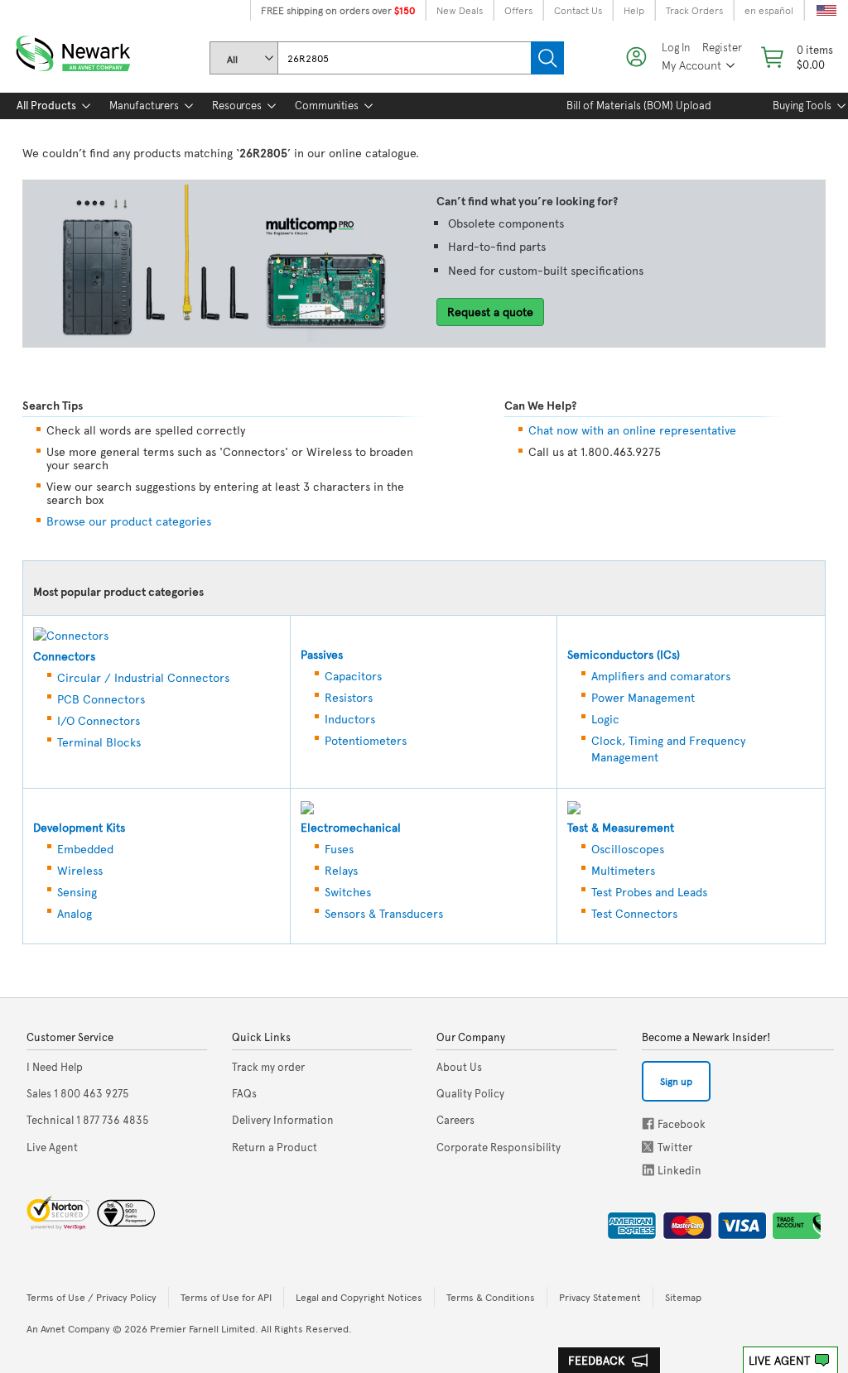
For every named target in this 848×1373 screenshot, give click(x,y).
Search (547, 57)
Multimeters (623, 870)
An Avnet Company (68, 1328)
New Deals (459, 10)
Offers (518, 10)
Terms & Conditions (490, 1296)
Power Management (643, 697)
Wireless (80, 870)
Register (722, 48)
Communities (327, 105)
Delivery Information (283, 1120)
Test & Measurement (620, 827)
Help (634, 10)
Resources (237, 105)
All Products (46, 105)
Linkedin (648, 1170)
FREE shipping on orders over (338, 10)
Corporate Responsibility (498, 1147)
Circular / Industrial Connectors (143, 677)
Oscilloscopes (627, 849)
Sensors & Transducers (384, 913)
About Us (459, 1067)
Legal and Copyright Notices (359, 1296)
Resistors (349, 697)
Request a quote (490, 311)
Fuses (339, 849)
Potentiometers (366, 740)
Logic (605, 719)
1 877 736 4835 (87, 1120)
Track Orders (694, 10)
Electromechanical (351, 827)
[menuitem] (46, 106)
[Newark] (93, 50)
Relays (341, 870)
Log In (676, 48)
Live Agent (779, 1360)
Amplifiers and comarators (660, 676)
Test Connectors (634, 913)
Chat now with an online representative (632, 430)
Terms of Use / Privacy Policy (91, 1296)
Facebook (648, 1123)
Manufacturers (144, 105)
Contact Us (578, 10)
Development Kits (79, 827)
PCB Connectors (101, 699)
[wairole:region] (795, 57)
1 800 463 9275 (77, 1093)
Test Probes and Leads (649, 892)
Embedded (85, 849)
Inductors (350, 719)
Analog (74, 913)
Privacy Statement (600, 1296)
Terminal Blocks (99, 742)
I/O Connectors (98, 720)
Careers (455, 1120)
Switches (348, 892)
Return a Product (274, 1147)
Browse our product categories (128, 521)
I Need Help (54, 1067)
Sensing (77, 892)
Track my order (268, 1067)
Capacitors (353, 676)
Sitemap (683, 1296)
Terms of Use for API (226, 1296)
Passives (322, 654)
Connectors (64, 656)
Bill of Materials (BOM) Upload (638, 105)
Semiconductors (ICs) (623, 654)
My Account (691, 65)
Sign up (676, 1080)
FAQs (244, 1093)
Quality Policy (470, 1093)
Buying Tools (802, 105)
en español (768, 10)
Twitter (649, 1147)
